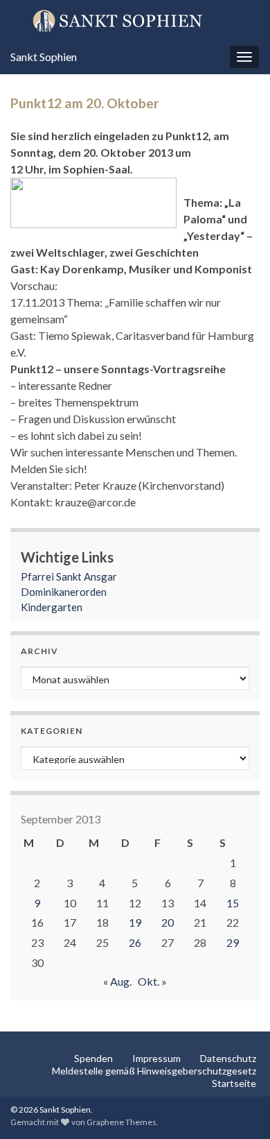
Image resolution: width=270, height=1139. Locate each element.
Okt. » (152, 981)
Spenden (93, 1058)
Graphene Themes (121, 1122)
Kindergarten (51, 607)
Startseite (234, 1083)
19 (135, 922)
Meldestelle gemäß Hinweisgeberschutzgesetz (154, 1071)
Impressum (156, 1058)
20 (167, 922)
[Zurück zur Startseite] (135, 20)
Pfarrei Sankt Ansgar (69, 576)
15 (232, 902)
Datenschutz (228, 1058)
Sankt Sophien (43, 56)
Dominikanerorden (64, 591)
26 (135, 942)
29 (232, 942)
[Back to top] (239, 1107)
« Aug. (117, 981)
